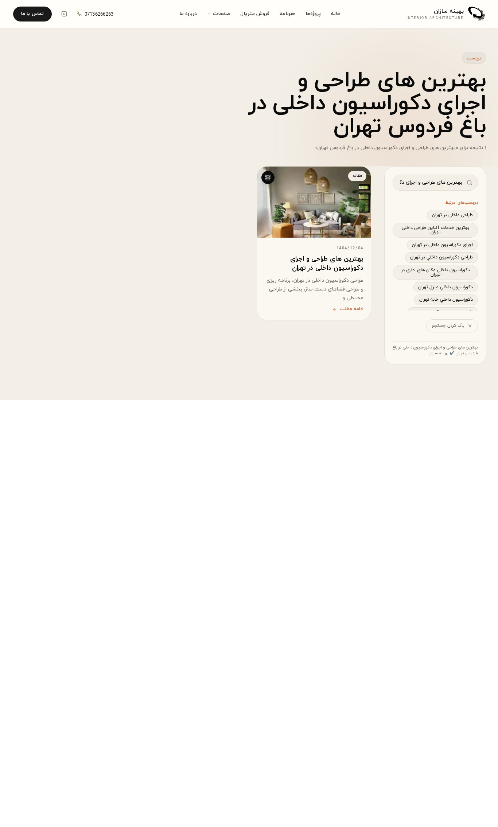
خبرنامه (287, 13)
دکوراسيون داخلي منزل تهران (445, 287)
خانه (336, 13)
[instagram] (64, 13)
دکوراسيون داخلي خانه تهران (446, 299)
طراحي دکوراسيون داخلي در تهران (441, 257)
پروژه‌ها (313, 13)
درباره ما (188, 13)
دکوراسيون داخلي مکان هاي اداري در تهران (435, 272)
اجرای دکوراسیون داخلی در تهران (442, 245)
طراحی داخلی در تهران (452, 215)
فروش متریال (254, 13)
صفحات (221, 13)
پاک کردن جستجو (448, 325)
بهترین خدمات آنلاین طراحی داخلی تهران (435, 230)
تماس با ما (32, 14)
